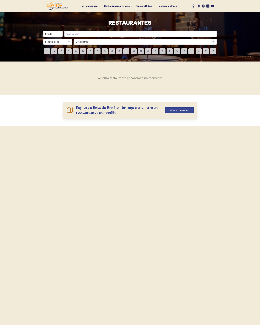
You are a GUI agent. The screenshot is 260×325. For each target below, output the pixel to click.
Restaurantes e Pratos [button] (117, 6)
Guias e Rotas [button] (144, 6)
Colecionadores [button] (168, 6)
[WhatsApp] (193, 6)
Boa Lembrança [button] (89, 6)
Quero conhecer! (179, 110)
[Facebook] (203, 6)
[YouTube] (212, 6)
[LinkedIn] (207, 6)
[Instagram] (198, 6)
